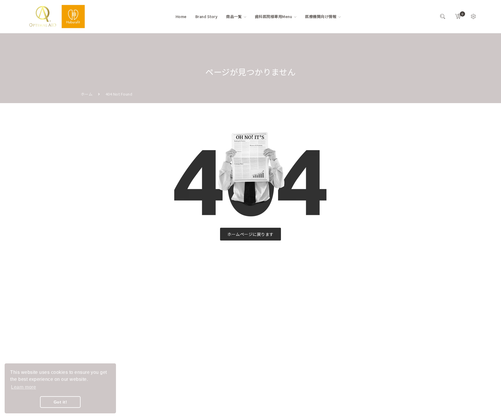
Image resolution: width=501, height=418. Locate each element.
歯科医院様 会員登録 (215, 369)
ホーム (86, 94)
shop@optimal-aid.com (112, 324)
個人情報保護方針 (212, 358)
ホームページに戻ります (250, 234)
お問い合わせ (208, 337)
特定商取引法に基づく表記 (220, 348)
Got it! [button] (60, 402)
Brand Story (208, 306)
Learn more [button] (23, 387)
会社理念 (205, 327)
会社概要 (205, 316)
